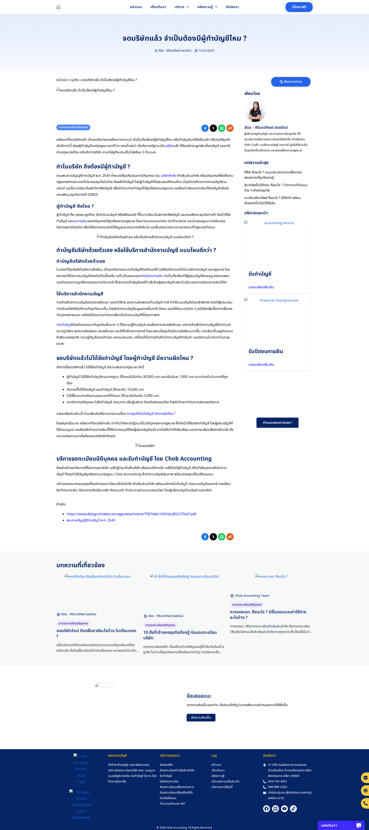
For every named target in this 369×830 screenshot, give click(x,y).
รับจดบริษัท (166, 765)
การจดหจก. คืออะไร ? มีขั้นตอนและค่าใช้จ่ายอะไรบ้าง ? (268, 615)
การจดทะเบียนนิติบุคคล (73, 127)
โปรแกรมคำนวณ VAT (173, 803)
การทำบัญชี (64, 324)
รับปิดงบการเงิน (266, 352)
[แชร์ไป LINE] (221, 128)
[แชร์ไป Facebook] (205, 128)
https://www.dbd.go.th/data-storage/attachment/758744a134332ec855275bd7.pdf (131, 514)
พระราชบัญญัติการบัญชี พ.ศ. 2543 (91, 520)
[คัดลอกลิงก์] (230, 128)
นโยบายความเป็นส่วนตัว (225, 781)
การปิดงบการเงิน (151, 276)
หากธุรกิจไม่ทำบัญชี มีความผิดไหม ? (151, 413)
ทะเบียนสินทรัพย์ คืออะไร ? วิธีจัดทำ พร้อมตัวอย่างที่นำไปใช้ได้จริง (272, 200)
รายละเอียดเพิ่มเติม (261, 287)
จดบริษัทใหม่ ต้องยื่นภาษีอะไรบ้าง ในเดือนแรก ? (96, 634)
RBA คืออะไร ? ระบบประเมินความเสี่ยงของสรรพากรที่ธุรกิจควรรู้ (273, 175)
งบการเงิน (80, 221)
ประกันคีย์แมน (168, 798)
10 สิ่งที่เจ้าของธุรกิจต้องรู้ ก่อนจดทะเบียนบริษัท (180, 635)
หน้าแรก (136, 7)
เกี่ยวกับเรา (158, 7)
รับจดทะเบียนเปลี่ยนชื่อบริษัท (176, 792)
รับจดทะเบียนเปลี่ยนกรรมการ (177, 787)
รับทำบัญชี (260, 274)
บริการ (179, 7)
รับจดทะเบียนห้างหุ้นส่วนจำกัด (177, 770)
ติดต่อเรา (232, 7)
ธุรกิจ (75, 80)
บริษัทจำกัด (168, 175)
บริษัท (169, 145)
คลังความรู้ (205, 7)
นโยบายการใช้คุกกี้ (222, 787)
